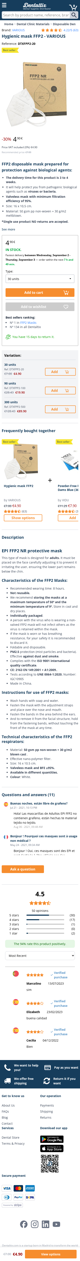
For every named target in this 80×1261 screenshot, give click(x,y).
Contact (7, 1123)
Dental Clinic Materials (33, 24)
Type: (9, 271)
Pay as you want (66, 1067)
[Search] (74, 15)
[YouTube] (56, 1224)
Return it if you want (64, 1081)
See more (8, 229)
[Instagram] (34, 1224)
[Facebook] (24, 1224)
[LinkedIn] (45, 1224)
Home (8, 24)
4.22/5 (71, 30)
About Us (8, 1105)
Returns (45, 1117)
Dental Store (10, 1137)
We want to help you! (26, 1067)
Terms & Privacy (13, 1143)
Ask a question (22, 869)
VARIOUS (18, 30)
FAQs (5, 1111)
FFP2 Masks (28, 323)
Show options (23, 517)
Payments (47, 1105)
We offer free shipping (23, 1081)
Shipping (46, 1111)
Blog (5, 1117)
